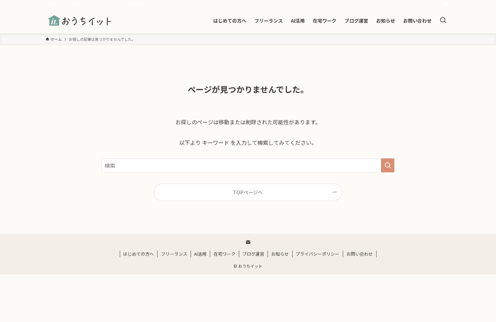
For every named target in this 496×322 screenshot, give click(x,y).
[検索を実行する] (387, 165)
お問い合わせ (360, 254)
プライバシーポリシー (317, 254)
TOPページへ (248, 192)
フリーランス (174, 254)
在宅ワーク (225, 254)
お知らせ (280, 254)
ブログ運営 (253, 254)
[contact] (446, 3)
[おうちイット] (80, 20)
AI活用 (200, 254)
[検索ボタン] (443, 20)
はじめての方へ (138, 254)
